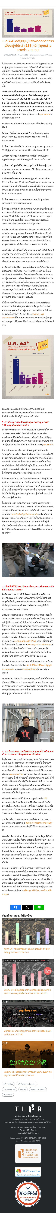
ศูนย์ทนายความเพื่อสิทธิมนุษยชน (32, 1127)
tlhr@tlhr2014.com (31, 1133)
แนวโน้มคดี (8, 1094)
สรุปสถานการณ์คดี (38, 1089)
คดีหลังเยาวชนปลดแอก (26, 1084)
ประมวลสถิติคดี (9, 1089)
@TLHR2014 (31, 1130)
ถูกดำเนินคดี (44, 114)
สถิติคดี (23, 1089)
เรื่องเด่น (32, 58)
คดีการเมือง (8, 1084)
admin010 (24, 55)
